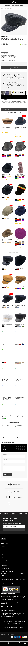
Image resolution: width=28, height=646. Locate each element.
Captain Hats (4, 36)
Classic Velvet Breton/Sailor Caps (19, 268)
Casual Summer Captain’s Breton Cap (19, 416)
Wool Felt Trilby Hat (19, 216)
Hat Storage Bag (5, 437)
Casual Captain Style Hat (20, 343)
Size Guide (7, 109)
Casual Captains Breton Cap (20, 306)
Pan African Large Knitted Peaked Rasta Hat (19, 197)
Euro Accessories (12, 610)
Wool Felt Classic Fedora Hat (20, 128)
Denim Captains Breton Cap (7, 344)
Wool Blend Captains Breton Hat (19, 325)
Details (6, 97)
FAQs (3, 557)
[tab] (14, 97)
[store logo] (14, 2)
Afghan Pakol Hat (6, 127)
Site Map (6, 627)
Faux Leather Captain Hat (7, 361)
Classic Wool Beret (19, 239)
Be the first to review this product (7, 41)
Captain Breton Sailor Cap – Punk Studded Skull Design (6, 398)
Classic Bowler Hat (6, 152)
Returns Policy (4, 560)
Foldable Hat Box (18, 437)
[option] (3, 154)
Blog (2, 554)
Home (2, 8)
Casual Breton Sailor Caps (6, 268)
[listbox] (7, 130)
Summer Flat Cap (6, 216)
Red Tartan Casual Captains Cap (6, 380)
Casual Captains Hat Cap (7, 286)
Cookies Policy (4, 565)
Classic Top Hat (18, 152)
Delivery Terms (4, 551)
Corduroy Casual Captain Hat (20, 287)
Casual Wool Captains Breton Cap (19, 398)
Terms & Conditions (5, 568)
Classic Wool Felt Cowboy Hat (6, 175)
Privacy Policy (4, 562)
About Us (3, 546)
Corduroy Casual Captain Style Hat (7, 306)
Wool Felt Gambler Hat (7, 196)
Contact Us (11, 627)
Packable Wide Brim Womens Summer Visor (20, 175)
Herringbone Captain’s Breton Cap (7, 416)
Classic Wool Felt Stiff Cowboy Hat (7, 240)
